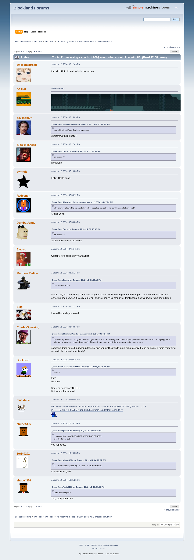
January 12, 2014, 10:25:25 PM (65, 480)
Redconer (23, 195)
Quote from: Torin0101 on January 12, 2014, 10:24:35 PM (78, 487)
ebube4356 (24, 424)
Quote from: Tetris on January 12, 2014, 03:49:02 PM (76, 151)
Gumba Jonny (26, 222)
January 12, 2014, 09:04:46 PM (65, 400)
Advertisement (58, 88)
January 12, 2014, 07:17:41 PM (65, 144)
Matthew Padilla (27, 273)
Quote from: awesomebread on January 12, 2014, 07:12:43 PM (81, 124)
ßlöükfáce (23, 400)
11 (41, 51)
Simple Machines (110, 545)
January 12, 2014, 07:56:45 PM (65, 249)
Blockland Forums (31, 8)
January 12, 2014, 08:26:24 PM (65, 273)
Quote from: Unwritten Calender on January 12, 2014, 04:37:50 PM (82, 202)
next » (177, 47)
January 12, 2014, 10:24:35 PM (65, 453)
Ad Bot (21, 88)
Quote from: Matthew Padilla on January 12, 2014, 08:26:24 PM (81, 334)
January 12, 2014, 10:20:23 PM (65, 423)
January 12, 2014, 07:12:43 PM (65, 64)
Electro (21, 249)
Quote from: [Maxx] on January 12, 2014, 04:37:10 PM (76, 280)
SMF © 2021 (96, 545)
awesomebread (27, 64)
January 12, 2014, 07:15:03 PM (65, 117)
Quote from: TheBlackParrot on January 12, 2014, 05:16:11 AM (81, 367)
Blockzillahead (26, 144)
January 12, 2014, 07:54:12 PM (65, 195)
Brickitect (23, 360)
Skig (20, 306)
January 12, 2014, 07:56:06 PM (65, 222)
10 (38, 51)
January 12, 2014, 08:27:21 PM (65, 306)
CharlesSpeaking (28, 327)
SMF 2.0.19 (84, 545)
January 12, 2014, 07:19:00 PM (65, 171)
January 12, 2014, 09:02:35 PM (65, 359)
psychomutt (24, 117)
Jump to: (155, 525)
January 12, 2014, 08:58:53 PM (65, 327)
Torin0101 (23, 453)
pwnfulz (22, 171)
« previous (169, 47)
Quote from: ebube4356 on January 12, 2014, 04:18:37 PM (79, 460)
